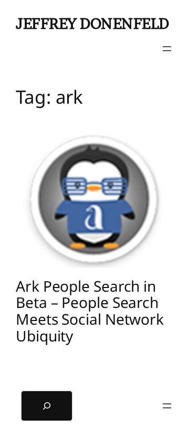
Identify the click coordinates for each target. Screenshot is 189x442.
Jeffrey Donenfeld (92, 23)
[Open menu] (167, 48)
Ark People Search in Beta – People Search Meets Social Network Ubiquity (90, 311)
